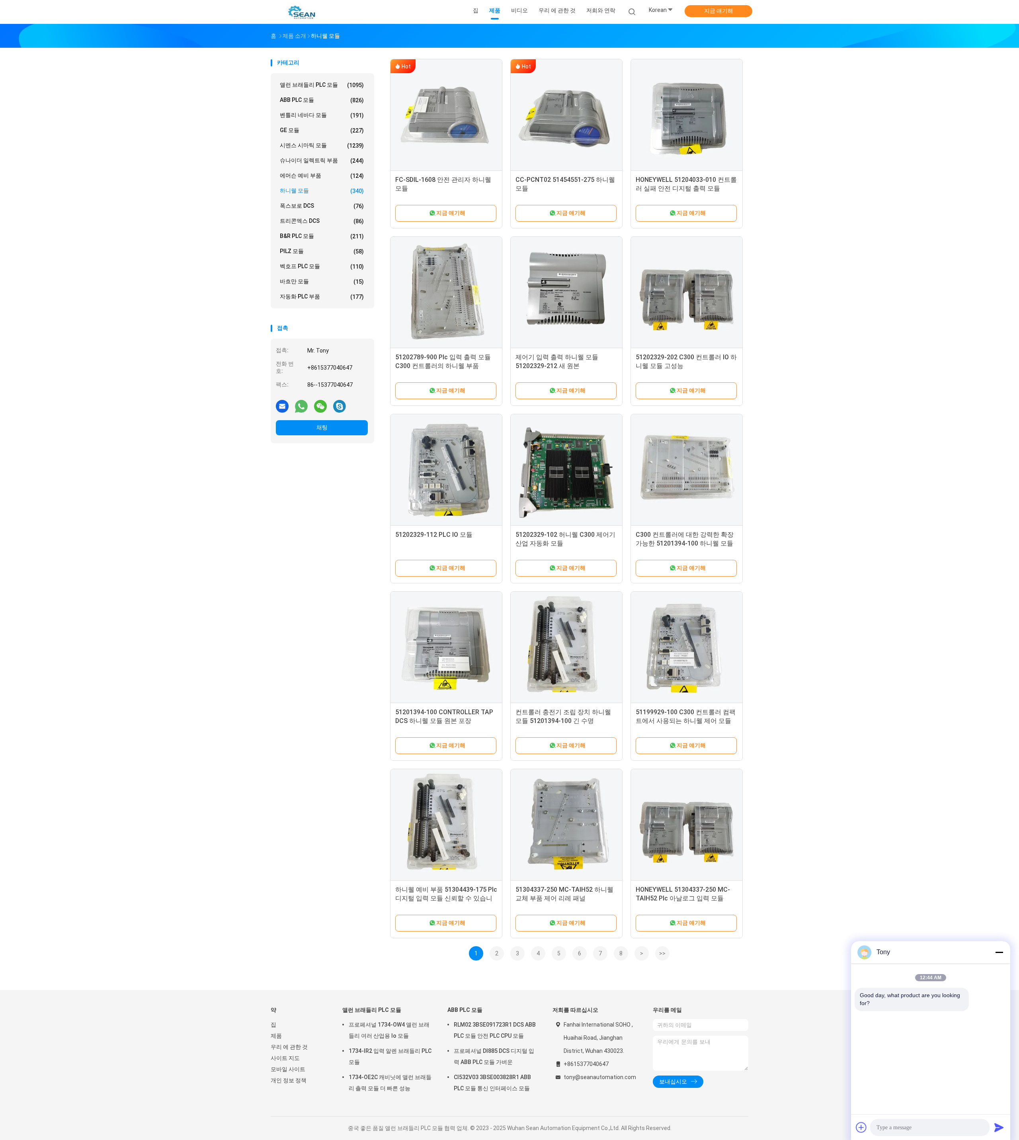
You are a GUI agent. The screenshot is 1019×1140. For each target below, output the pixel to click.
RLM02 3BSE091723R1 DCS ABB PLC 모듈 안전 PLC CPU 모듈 (495, 1030)
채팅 (322, 427)
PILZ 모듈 (322, 251)
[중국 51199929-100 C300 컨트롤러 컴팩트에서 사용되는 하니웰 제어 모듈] (686, 647)
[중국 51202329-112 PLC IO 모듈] (446, 470)
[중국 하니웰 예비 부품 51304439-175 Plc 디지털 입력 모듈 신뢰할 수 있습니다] (446, 825)
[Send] (999, 1127)
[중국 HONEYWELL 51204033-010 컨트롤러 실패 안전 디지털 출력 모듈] (686, 115)
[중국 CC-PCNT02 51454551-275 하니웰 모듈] (566, 115)
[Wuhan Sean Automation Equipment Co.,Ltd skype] (339, 405)
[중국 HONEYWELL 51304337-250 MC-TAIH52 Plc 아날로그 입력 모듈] (686, 825)
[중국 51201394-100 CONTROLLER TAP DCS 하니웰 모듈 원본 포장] (446, 647)
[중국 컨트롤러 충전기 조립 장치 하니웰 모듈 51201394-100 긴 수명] (566, 647)
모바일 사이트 (288, 1069)
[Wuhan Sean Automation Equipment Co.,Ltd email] (282, 405)
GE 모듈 (322, 130)
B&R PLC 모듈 (322, 236)
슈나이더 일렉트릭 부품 (322, 160)
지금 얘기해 (718, 11)
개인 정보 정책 (288, 1080)
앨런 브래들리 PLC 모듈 (322, 85)
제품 (276, 1036)
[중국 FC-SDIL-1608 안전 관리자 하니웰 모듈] (446, 115)
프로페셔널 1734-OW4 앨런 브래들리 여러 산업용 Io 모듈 (389, 1030)
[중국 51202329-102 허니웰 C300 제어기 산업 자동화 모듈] (566, 470)
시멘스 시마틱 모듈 (322, 145)
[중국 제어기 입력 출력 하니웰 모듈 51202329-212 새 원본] (566, 292)
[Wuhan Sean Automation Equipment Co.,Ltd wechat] (320, 405)
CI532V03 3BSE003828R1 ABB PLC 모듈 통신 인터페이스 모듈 (492, 1082)
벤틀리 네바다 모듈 (322, 115)
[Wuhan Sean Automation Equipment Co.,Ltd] (302, 11)
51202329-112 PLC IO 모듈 (433, 534)
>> (662, 953)
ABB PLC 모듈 (322, 100)
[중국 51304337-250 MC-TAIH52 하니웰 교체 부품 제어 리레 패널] (566, 825)
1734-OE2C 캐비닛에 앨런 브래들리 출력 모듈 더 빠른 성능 (390, 1082)
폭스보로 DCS (322, 206)
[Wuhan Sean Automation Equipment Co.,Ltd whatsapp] (301, 405)
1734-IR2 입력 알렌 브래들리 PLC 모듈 (390, 1056)
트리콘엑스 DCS (322, 221)
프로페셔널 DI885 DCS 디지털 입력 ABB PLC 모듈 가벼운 (494, 1056)
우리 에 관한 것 (289, 1047)
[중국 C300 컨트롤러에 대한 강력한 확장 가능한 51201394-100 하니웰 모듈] (686, 470)
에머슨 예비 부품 (322, 175)
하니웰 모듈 (322, 190)
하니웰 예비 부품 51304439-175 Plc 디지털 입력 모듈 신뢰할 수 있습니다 (446, 898)
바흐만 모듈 (322, 281)
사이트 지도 (285, 1058)
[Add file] (861, 1127)
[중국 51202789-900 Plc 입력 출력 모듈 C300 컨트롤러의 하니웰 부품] (446, 292)
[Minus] (999, 952)
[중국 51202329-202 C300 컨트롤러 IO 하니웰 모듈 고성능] (686, 292)
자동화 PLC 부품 (322, 296)
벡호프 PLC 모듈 (322, 266)
